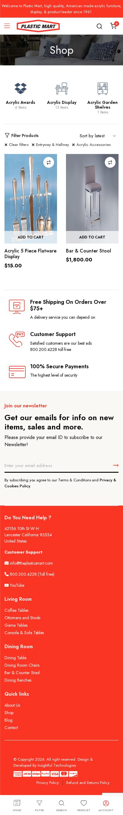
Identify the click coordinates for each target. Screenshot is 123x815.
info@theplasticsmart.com (31, 563)
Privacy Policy (47, 782)
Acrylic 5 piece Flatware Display (30, 253)
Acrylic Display (61, 102)
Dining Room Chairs (21, 665)
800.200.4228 (23, 574)
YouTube (16, 585)
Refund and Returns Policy (88, 782)
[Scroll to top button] (113, 787)
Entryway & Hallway (52, 144)
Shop (8, 713)
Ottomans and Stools (22, 618)
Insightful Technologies (57, 765)
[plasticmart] (38, 26)
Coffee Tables (16, 610)
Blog (8, 720)
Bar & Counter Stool (88, 250)
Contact (11, 728)
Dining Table (15, 658)
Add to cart (31, 237)
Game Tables (15, 625)
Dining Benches (17, 680)
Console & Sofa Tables (24, 633)
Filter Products (25, 135)
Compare (48, 162)
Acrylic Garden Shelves (102, 104)
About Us (12, 705)
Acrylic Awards (20, 102)
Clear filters (19, 144)
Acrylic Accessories (93, 144)
